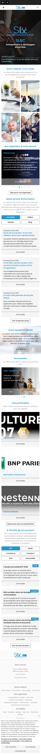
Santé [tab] (30, 548)
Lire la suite (20, 252)
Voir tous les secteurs (20, 645)
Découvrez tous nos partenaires (20, 524)
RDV (11, 392)
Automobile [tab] (30, 558)
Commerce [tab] (10, 553)
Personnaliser (20, 751)
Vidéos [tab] (30, 217)
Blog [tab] (30, 222)
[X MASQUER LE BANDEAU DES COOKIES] (39, 716)
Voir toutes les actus (20, 321)
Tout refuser (30, 747)
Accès (30, 392)
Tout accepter (10, 747)
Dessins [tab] (11, 222)
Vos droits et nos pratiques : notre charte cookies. (16, 739)
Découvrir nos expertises (20, 193)
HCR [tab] (10, 558)
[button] (12, 187)
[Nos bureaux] (2, 2)
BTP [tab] (10, 548)
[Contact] (7, 2)
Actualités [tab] (11, 217)
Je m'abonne (20, 349)
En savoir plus (20, 182)
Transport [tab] (30, 553)
